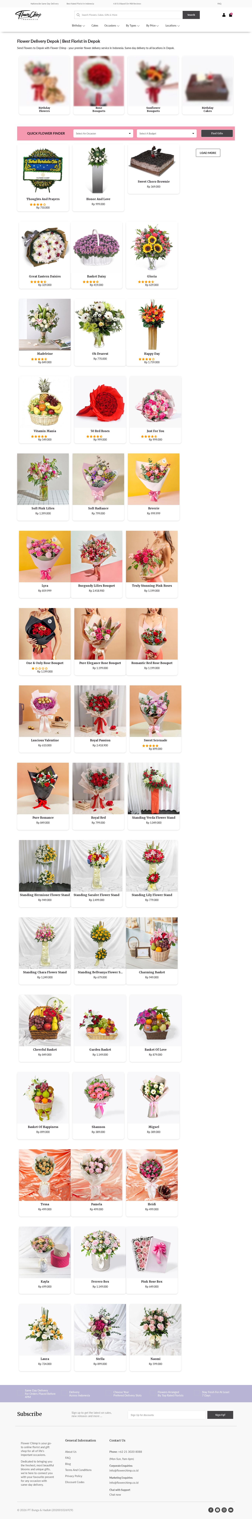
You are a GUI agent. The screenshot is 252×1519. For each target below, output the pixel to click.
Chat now (115, 1494)
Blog (68, 1463)
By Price (151, 25)
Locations (171, 25)
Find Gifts (217, 133)
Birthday (77, 25)
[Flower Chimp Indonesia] (44, 14)
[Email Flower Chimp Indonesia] (230, 1510)
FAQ (219, 3)
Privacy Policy (73, 1476)
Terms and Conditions (78, 1470)
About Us (71, 1451)
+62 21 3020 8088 (130, 1451)
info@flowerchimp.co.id (123, 1470)
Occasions (110, 25)
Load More (208, 152)
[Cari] (76, 14)
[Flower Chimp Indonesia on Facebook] (210, 1510)
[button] (38, 204)
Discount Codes (74, 1482)
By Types (131, 25)
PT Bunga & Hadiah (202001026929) (50, 1510)
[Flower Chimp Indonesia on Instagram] (224, 1510)
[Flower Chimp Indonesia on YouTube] (217, 1510)
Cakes (95, 25)
